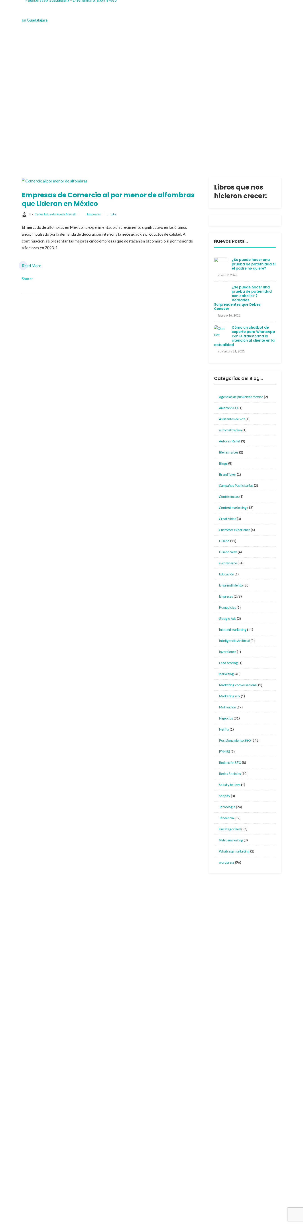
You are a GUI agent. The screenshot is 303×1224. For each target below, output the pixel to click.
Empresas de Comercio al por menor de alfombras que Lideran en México (108, 199)
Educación (226, 574)
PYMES (224, 751)
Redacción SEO (230, 763)
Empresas (94, 214)
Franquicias (227, 607)
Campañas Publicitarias (236, 485)
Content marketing (233, 508)
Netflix (224, 729)
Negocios (226, 718)
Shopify (224, 796)
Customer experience (234, 530)
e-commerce (228, 563)
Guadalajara (168, 970)
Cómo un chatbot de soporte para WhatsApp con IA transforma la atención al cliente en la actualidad (244, 336)
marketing (226, 674)
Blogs (223, 463)
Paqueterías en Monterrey (243, 1209)
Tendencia (226, 818)
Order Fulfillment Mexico (183, 1203)
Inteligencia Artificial (234, 641)
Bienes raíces (228, 452)
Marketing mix (229, 696)
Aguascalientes (199, 970)
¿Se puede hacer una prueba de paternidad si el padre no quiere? (253, 264)
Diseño (224, 541)
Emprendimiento (231, 585)
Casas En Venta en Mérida (237, 1203)
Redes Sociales (230, 774)
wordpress (226, 862)
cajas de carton (199, 1157)
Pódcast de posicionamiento (185, 1209)
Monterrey (167, 979)
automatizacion (230, 430)
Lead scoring (228, 663)
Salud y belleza (229, 785)
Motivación (227, 707)
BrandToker (227, 474)
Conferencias (229, 497)
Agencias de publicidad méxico (241, 397)
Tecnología (227, 807)
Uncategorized (230, 829)
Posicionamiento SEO (235, 740)
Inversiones (227, 652)
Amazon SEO (228, 408)
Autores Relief (229, 441)
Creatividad (227, 519)
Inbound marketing (232, 630)
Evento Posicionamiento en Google (195, 1038)
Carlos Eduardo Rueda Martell (55, 214)
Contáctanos (197, 961)
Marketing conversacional (238, 685)
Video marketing (231, 840)
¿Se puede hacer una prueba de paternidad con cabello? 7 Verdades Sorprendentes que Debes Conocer (243, 298)
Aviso (163, 987)
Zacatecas (195, 979)
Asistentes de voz (232, 419)
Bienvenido (167, 961)
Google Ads (227, 618)
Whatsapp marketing (234, 851)
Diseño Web (228, 552)
